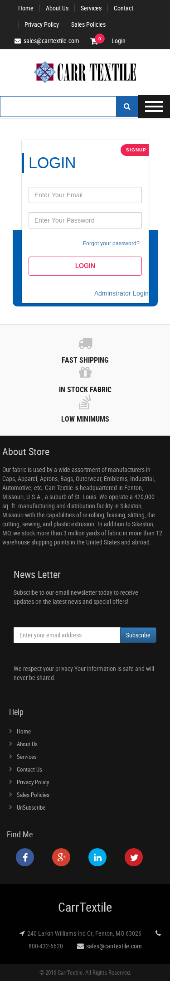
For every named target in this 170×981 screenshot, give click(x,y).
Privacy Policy (41, 24)
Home (26, 8)
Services (91, 8)
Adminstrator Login (121, 293)
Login (119, 40)
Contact (123, 8)
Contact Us (29, 769)
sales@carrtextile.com (114, 946)
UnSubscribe (31, 807)
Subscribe (138, 635)
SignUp (136, 149)
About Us (57, 8)
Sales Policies (88, 24)
